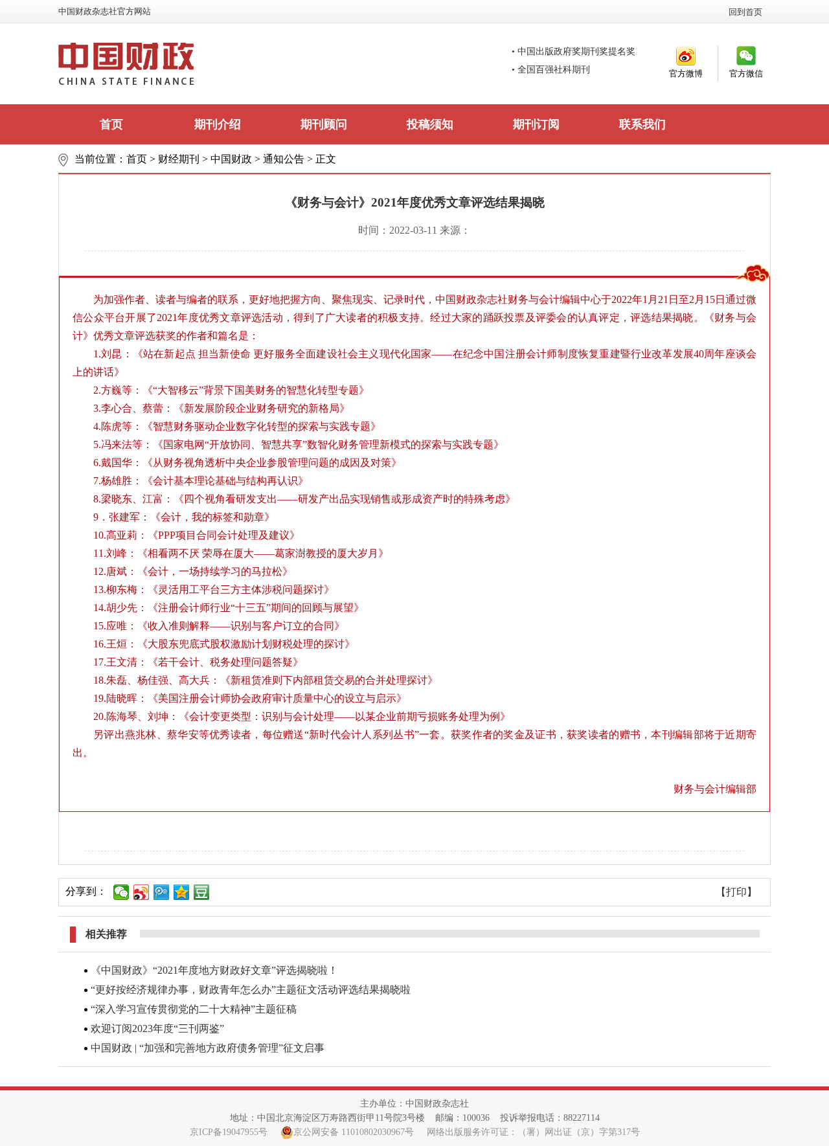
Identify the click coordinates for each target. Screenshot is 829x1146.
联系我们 (642, 124)
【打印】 (736, 891)
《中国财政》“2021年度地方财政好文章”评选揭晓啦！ (214, 970)
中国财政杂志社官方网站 (104, 11)
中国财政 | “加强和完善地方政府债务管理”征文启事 (207, 1047)
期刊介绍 (217, 124)
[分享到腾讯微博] (161, 892)
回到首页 (745, 12)
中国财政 (231, 158)
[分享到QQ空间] (182, 892)
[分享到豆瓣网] (202, 892)
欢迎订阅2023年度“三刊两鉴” (157, 1028)
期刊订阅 (536, 124)
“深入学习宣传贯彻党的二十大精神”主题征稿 (194, 1009)
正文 (325, 158)
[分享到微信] (121, 892)
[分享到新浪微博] (141, 892)
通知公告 (283, 158)
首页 (111, 124)
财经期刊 (178, 158)
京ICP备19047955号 (228, 1132)
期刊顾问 (324, 124)
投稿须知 (430, 124)
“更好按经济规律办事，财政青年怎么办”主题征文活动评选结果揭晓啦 (251, 989)
